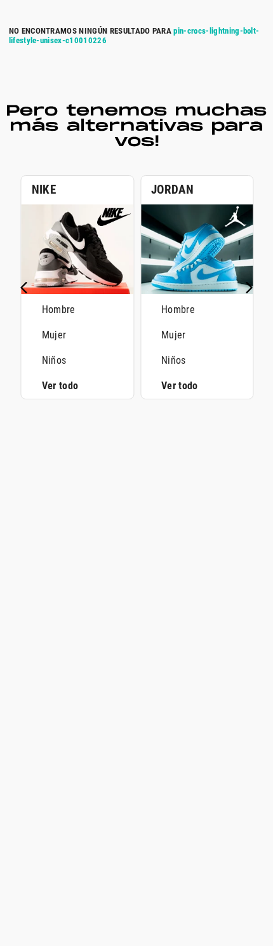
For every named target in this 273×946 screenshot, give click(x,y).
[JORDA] (197, 290)
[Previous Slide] (24, 287)
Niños (54, 360)
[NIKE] (77, 290)
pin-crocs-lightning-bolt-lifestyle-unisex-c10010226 (134, 35)
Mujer (54, 335)
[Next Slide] (249, 287)
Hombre (59, 309)
